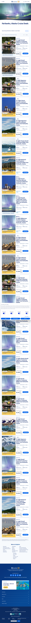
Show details (26, 316)
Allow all (25, 318)
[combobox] (27, 35)
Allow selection (15, 318)
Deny (5, 318)
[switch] (12, 313)
